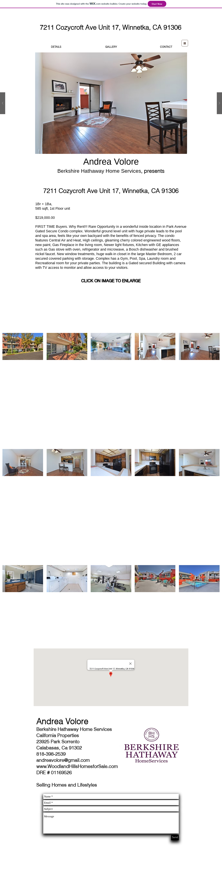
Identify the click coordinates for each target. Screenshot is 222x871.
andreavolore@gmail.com (63, 760)
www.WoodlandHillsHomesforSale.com (77, 766)
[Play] (185, 43)
